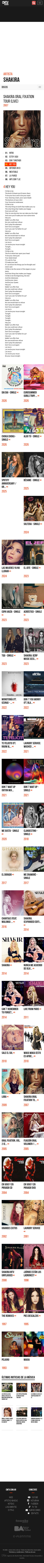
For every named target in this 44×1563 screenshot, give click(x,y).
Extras (11, 1510)
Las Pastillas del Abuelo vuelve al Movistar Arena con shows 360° (7, 1396)
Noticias (11, 1503)
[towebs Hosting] (22, 1521)
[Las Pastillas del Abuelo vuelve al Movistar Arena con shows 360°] (7, 1387)
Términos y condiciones (16, 1552)
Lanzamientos (11, 1507)
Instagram (35, 1500)
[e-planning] (22, 1536)
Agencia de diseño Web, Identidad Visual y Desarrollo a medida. (24, 1557)
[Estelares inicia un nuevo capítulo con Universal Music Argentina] (21, 1412)
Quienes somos (34, 1510)
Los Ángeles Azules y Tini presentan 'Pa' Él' (36, 1395)
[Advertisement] (22, 44)
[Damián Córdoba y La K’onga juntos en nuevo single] (36, 1412)
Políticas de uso (30, 1552)
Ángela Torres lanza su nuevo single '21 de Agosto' (7, 1420)
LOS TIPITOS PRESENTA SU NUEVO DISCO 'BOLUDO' (21, 1395)
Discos (5, 87)
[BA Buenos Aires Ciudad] (22, 1529)
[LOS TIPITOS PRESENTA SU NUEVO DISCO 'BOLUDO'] (21, 1387)
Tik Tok (34, 1507)
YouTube (35, 1497)
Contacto (35, 1513)
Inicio (11, 1497)
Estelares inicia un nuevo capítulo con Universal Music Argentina (21, 1421)
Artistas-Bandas (11, 1500)
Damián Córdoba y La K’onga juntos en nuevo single (36, 1420)
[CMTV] (5, 3)
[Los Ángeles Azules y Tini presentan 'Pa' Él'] (36, 1387)
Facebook (35, 1503)
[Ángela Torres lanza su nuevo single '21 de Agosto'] (7, 1412)
